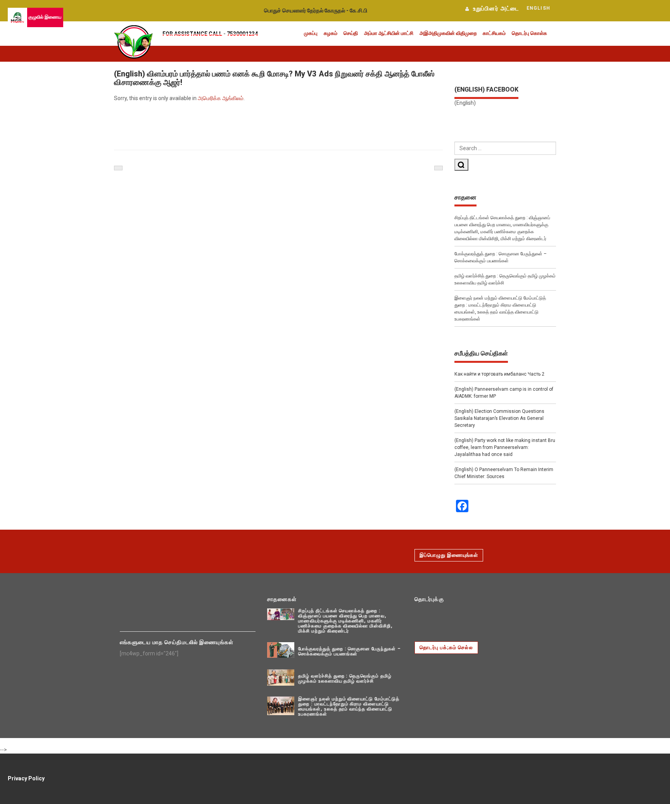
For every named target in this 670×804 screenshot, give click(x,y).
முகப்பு (311, 33)
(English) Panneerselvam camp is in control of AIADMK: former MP (503, 392)
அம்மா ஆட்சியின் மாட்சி (388, 33)
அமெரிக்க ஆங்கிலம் (220, 98)
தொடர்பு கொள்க (529, 33)
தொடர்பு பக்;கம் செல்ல (446, 647)
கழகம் (330, 33)
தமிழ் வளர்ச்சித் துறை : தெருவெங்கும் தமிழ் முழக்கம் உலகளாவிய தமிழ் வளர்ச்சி (505, 279)
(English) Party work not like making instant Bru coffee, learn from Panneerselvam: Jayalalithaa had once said (504, 447)
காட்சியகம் (494, 33)
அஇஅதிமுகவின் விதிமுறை (448, 33)
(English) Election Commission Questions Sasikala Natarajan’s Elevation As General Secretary (499, 418)
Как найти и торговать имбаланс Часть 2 (499, 374)
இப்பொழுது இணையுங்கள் (449, 555)
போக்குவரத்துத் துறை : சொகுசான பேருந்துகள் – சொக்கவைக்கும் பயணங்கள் (500, 257)
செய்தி (351, 33)
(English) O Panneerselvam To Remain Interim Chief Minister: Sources (503, 473)
